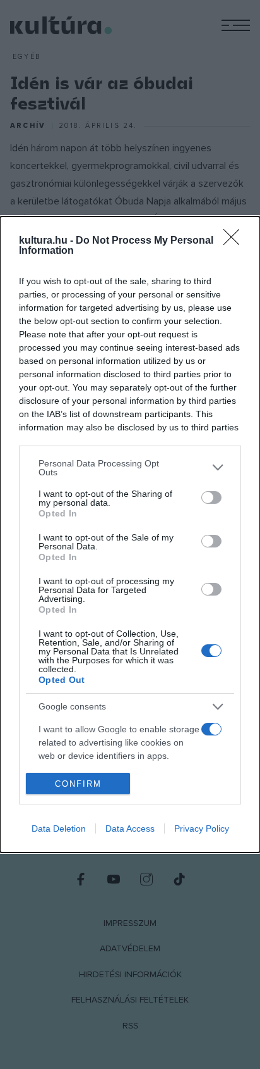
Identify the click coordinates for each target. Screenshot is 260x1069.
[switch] (211, 497)
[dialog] (130, 534)
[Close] (235, 241)
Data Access (130, 828)
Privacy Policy (201, 828)
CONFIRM (78, 784)
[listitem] (130, 468)
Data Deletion (59, 828)
